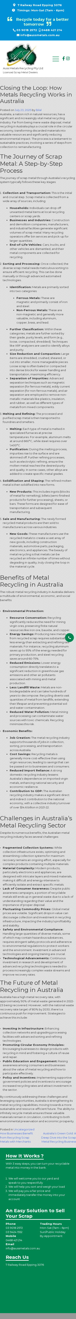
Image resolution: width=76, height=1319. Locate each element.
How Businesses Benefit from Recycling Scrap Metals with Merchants (16, 1137)
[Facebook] (63, 58)
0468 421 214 (51, 30)
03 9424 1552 (14, 1232)
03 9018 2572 (26, 30)
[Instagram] (68, 58)
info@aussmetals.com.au (40, 35)
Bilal (39, 110)
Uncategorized (24, 1129)
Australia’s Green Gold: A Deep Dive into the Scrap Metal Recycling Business (58, 1137)
